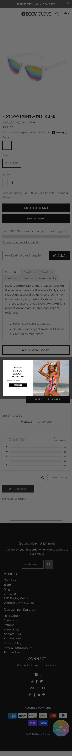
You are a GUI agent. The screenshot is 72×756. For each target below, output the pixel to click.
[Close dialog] (67, 362)
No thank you (18, 388)
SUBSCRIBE (18, 385)
